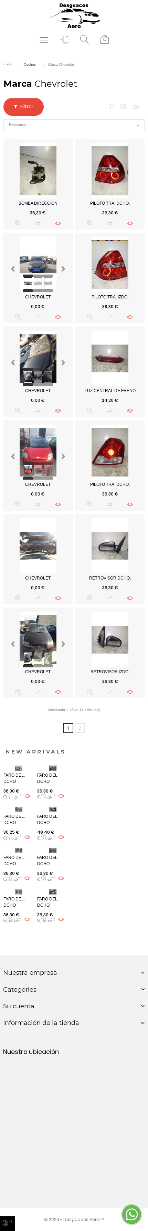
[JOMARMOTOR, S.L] (74, 15)
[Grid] (111, 107)
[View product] (58, 223)
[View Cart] (104, 39)
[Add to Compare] (38, 223)
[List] (136, 107)
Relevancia (74, 125)
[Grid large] (123, 107)
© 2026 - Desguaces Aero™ (74, 1219)
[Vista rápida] (18, 223)
